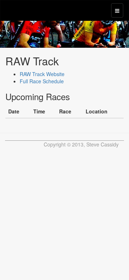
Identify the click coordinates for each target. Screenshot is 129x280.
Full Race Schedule (42, 81)
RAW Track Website (42, 74)
